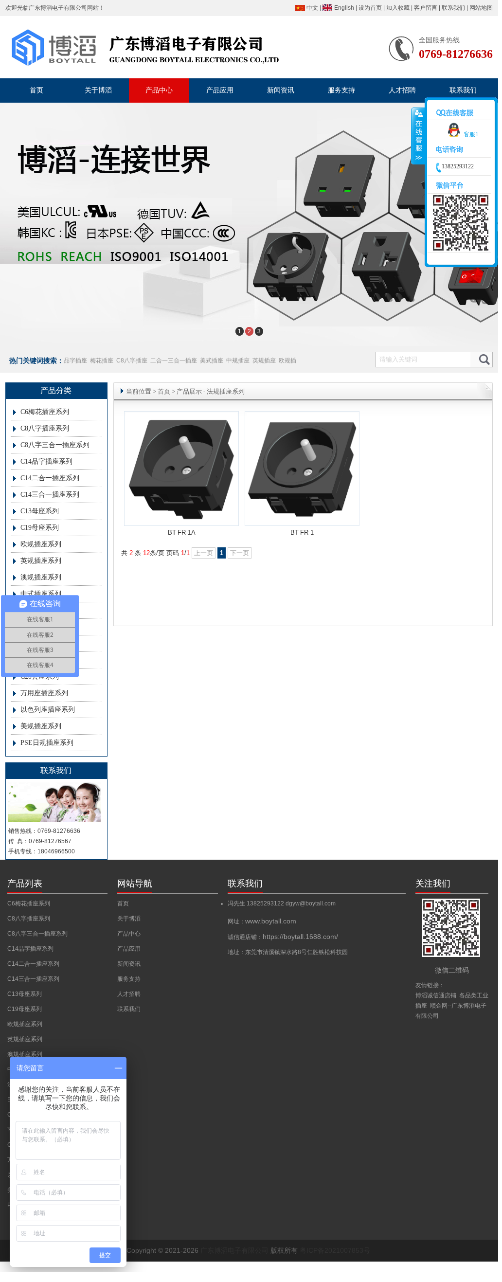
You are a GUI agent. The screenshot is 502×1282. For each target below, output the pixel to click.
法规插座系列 (226, 391)
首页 (164, 391)
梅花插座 (101, 360)
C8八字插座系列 (44, 428)
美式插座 (211, 360)
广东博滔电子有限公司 (58, 7)
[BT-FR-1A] (181, 521)
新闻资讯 (129, 963)
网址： (262, 921)
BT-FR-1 (302, 532)
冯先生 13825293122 (257, 903)
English (344, 7)
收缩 (418, 136)
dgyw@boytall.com (311, 903)
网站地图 (481, 7)
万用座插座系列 (44, 693)
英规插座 (264, 360)
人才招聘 (129, 994)
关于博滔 (129, 918)
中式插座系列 (40, 593)
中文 (312, 7)
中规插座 (238, 360)
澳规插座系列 (40, 577)
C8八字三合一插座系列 (55, 445)
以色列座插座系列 (47, 709)
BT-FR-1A (182, 532)
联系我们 (453, 7)
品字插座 (75, 360)
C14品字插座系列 (46, 461)
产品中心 (129, 933)
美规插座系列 (40, 726)
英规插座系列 (40, 560)
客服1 (471, 134)
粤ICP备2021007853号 (335, 1250)
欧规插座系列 (40, 544)
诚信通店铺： (283, 937)
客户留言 (425, 7)
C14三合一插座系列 (49, 494)
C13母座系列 (39, 511)
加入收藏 (398, 7)
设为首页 (370, 7)
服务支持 (129, 978)
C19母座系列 (39, 527)
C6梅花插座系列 (44, 411)
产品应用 (129, 948)
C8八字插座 (131, 360)
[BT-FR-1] (302, 521)
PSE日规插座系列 (46, 742)
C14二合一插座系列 (49, 478)
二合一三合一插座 (173, 360)
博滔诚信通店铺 (435, 995)
